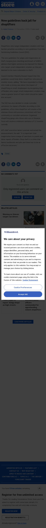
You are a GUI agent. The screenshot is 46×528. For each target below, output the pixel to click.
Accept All (23, 294)
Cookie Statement (30, 280)
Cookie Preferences (23, 287)
